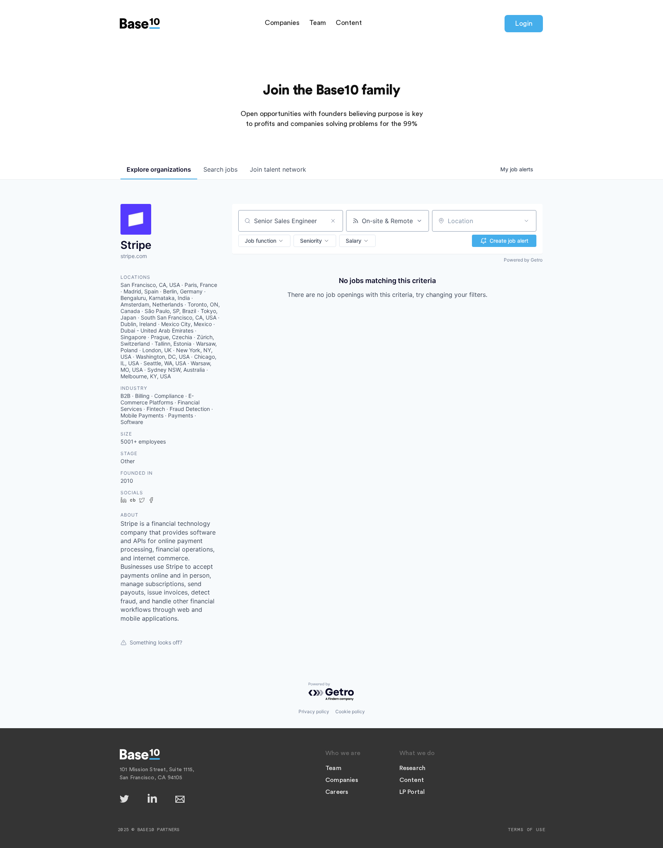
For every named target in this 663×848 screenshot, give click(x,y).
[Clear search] (333, 220)
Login (524, 23)
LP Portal (412, 792)
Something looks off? (156, 642)
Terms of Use (527, 829)
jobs (220, 169)
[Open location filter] (526, 220)
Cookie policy (350, 711)
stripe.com (133, 256)
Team (317, 22)
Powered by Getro (523, 260)
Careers (336, 792)
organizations (159, 169)
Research (412, 768)
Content (349, 22)
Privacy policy (314, 711)
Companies (282, 22)
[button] (264, 241)
